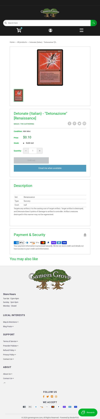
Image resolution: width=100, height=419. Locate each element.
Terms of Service (9, 341)
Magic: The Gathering (24, 124)
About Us (7, 374)
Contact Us (7, 359)
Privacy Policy (8, 355)
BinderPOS (74, 418)
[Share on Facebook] (69, 123)
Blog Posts (7, 326)
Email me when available (50, 168)
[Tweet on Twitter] (79, 123)
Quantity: (17, 151)
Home (12, 42)
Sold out (31, 160)
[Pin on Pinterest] (74, 123)
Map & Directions (10, 322)
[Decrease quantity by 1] (26, 151)
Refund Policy (8, 350)
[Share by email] (84, 123)
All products (22, 42)
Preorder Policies (10, 346)
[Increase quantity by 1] (39, 151)
